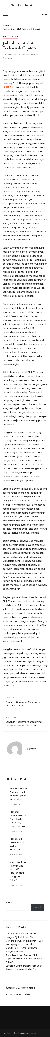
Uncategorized (10, 37)
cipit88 (7, 87)
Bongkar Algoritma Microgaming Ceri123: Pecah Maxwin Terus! (24, 723)
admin (9, 58)
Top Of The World (25, 5)
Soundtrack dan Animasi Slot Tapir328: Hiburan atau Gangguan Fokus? (18, 871)
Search (9, 902)
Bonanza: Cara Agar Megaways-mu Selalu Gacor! (23, 703)
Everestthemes (29, 1033)
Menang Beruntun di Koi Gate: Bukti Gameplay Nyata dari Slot (18, 819)
